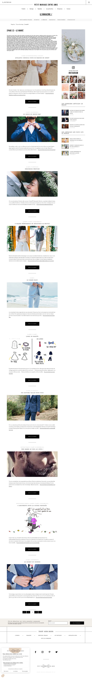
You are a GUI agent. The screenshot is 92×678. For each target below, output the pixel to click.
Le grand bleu (32, 280)
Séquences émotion (32, 169)
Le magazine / (46, 14)
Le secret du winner (32, 562)
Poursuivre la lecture (46, 149)
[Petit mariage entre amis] (46, 4)
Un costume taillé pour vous (32, 392)
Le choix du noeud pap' (32, 114)
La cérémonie (44, 19)
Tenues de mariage (61, 19)
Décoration (36, 19)
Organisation (52, 19)
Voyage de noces (71, 19)
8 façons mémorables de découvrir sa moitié (32, 223)
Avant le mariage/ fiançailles (26, 19)
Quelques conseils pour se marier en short (32, 58)
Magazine (13, 24)
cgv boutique (58, 635)
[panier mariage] (89, 2)
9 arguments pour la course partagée (32, 505)
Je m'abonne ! (77, 623)
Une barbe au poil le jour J (32, 449)
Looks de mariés (32, 336)
